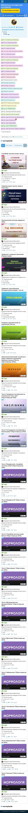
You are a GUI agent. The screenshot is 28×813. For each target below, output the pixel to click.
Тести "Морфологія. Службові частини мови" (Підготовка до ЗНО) (12, 465)
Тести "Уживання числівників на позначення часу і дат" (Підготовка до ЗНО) (13, 395)
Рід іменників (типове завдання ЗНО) (13, 221)
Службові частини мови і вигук (13, 153)
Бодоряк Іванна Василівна (13, 29)
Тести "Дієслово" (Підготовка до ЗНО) (13, 639)
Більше (4, 31)
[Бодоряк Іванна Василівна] (14, 22)
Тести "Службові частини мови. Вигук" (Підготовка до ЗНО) (13, 535)
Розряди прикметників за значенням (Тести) (11, 323)
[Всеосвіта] (2, 1)
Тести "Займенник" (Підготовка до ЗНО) (14, 673)
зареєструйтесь (19, 136)
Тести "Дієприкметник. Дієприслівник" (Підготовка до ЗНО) (13, 604)
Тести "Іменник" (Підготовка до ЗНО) (13, 774)
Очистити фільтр (6, 131)
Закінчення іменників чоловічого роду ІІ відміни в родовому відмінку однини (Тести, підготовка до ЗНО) (14, 359)
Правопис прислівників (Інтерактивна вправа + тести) (12, 289)
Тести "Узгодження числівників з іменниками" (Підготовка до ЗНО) (14, 430)
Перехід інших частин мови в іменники (12, 187)
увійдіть (10, 136)
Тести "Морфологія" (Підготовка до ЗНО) (13, 500)
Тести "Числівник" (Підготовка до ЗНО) (14, 707)
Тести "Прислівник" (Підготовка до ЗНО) (13, 569)
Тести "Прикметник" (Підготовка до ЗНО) (13, 741)
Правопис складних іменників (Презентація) (13, 255)
